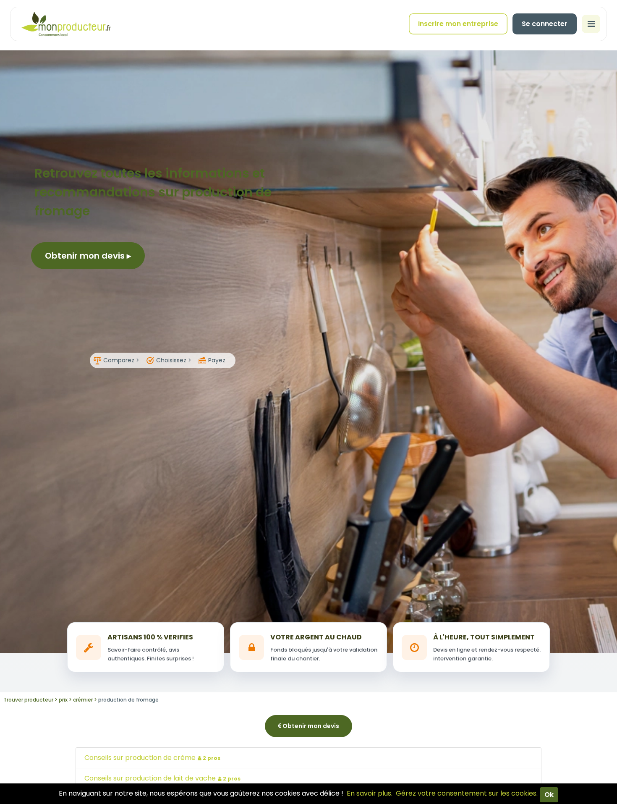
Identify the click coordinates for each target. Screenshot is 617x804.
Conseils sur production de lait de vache (162, 778)
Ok (549, 794)
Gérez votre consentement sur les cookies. (467, 793)
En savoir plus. (369, 793)
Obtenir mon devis (86, 256)
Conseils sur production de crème (152, 757)
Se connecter (544, 24)
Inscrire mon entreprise (458, 24)
